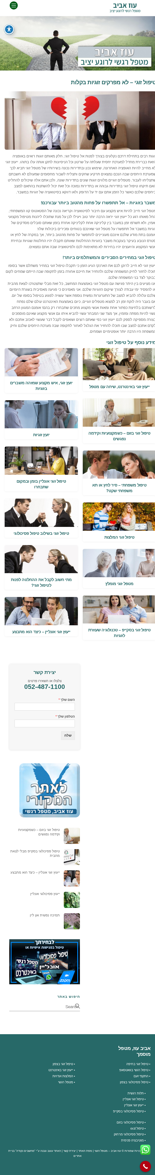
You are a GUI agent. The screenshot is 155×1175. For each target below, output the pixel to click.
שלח (68, 735)
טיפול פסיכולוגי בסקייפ (128, 1111)
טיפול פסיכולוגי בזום (130, 1122)
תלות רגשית (136, 1093)
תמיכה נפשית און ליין (45, 915)
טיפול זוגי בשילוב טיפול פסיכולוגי (41, 533)
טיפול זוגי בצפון (63, 1064)
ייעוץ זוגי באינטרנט (60, 1070)
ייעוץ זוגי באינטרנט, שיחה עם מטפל (119, 386)
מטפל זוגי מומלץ (119, 583)
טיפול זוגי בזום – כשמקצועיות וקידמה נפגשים (39, 832)
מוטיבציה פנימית (132, 1140)
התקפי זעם (141, 1076)
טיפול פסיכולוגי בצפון (134, 1082)
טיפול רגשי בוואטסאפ (133, 1070)
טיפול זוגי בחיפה (137, 1064)
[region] (77, 43)
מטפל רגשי (65, 1082)
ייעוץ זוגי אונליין (134, 1105)
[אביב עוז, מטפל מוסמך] (125, 10)
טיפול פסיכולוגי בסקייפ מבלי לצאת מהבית (35, 853)
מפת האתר (85, 1150)
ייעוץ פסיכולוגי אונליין (45, 894)
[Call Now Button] (145, 1166)
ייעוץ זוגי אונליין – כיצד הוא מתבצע (41, 632)
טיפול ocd (137, 1128)
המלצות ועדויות (62, 1076)
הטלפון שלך (65, 716)
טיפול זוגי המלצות (119, 537)
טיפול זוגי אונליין (133, 1099)
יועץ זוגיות (41, 435)
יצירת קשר (69, 1150)
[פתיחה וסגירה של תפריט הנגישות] (9, 29)
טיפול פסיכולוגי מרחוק (129, 1134)
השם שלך (67, 699)
